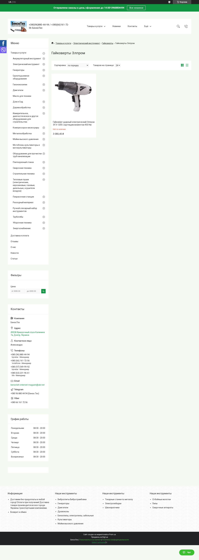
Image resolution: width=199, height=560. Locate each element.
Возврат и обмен (18, 512)
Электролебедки (113, 503)
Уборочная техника (22, 222)
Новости (15, 253)
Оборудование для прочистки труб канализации (27, 155)
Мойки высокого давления (25, 139)
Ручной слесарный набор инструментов (25, 209)
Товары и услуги (94, 26)
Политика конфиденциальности (115, 540)
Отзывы (14, 241)
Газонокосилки (20, 84)
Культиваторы (65, 519)
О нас (13, 247)
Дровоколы (63, 511)
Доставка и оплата (20, 235)
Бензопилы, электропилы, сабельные (76, 515)
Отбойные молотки (161, 499)
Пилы (154, 503)
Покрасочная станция (23, 197)
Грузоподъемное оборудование (21, 77)
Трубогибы (18, 217)
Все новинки (136, 7)
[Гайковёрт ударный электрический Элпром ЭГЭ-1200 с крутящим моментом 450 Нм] (74, 97)
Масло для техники (22, 96)
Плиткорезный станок (23, 162)
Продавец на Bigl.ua (99, 537)
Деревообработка (22, 107)
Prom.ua (112, 534)
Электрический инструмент (86, 43)
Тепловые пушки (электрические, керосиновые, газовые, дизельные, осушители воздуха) (24, 185)
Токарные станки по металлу (119, 499)
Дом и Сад (18, 102)
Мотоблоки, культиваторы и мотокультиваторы (26, 146)
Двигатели (18, 90)
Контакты (132, 26)
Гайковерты (107, 43)
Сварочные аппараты (162, 507)
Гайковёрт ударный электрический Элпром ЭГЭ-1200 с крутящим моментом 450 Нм (74, 123)
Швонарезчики (112, 507)
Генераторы (18, 70)
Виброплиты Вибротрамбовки (72, 499)
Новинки (116, 26)
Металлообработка (22, 133)
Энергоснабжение (22, 228)
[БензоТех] (19, 26)
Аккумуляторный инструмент (27, 58)
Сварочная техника (22, 168)
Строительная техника (24, 174)
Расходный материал (23, 202)
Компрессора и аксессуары (26, 127)
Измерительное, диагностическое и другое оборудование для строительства (25, 117)
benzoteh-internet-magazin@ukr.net (28, 385)
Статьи (14, 258)
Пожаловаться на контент (90, 540)
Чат (189, 552)
